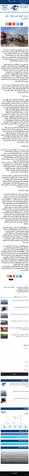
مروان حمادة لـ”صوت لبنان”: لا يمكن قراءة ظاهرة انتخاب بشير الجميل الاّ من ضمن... (18, 385)
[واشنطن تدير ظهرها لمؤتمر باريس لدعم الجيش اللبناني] (4, 329)
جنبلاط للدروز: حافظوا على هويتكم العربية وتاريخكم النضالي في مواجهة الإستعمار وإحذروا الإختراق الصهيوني (21, 289)
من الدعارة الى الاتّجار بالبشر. (21, 307)
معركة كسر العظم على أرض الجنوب (19, 314)
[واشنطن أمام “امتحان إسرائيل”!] (4, 302)
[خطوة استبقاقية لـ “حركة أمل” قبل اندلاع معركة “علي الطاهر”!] (4, 336)
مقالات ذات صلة (24, 296)
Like (26, 434)
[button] (27, 1)
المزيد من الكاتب (17, 296)
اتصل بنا (23, 3)
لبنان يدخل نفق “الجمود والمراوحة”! (19, 321)
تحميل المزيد (15, 405)
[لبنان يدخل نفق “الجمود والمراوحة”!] (4, 322)
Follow (25, 437)
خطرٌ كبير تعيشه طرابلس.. (8, 287)
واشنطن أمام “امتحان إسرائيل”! (20, 300)
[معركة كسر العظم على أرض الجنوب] (4, 315)
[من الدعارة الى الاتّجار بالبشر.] (4, 308)
